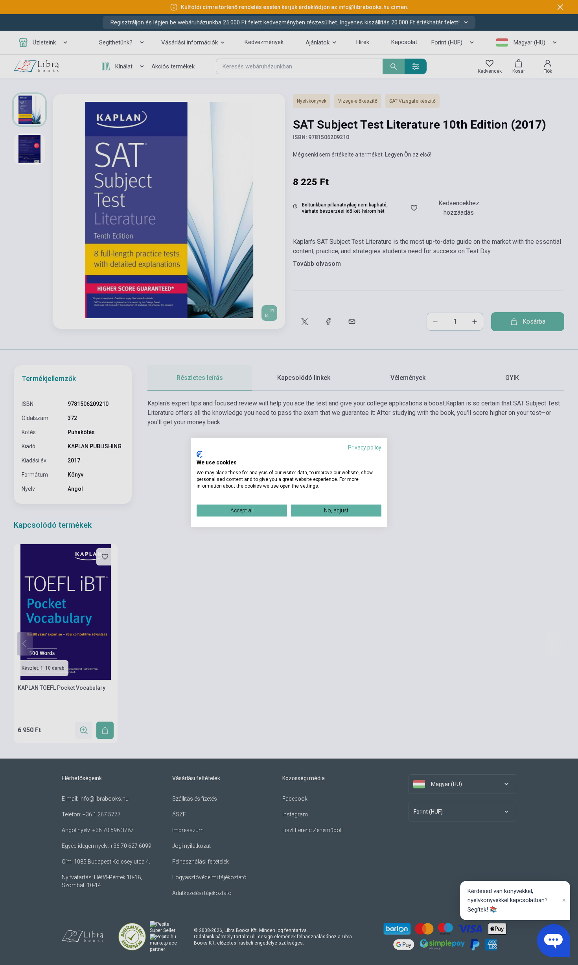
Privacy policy (364, 447)
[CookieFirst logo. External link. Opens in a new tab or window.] (199, 454)
